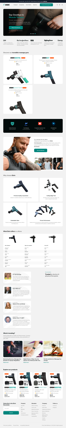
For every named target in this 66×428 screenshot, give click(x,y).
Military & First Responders (45, 415)
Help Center (44, 407)
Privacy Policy (16, 425)
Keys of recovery (35, 411)
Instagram (55, 407)
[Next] (63, 349)
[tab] (30, 33)
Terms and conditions (7, 425)
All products (23, 413)
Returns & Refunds (45, 411)
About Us (35, 4)
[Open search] (57, 4)
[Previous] (3, 349)
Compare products (24, 414)
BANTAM (22, 409)
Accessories (21, 4)
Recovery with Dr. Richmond (35, 414)
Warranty (44, 413)
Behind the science (35, 409)
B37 (21, 407)
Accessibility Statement (24, 425)
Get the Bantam (40, 150)
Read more (5, 362)
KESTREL (23, 405)
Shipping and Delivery (46, 409)
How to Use (34, 407)
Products (15, 4)
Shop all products (16, 27)
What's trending (35, 405)
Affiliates (44, 419)
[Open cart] (60, 5)
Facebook (55, 405)
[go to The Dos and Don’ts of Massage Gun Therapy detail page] (53, 349)
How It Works (28, 4)
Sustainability (34, 416)
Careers (43, 418)
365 (21, 411)
